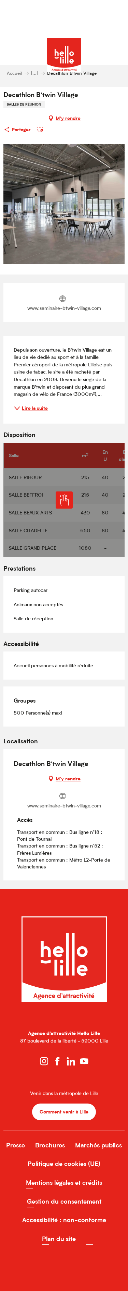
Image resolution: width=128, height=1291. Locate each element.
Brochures (50, 1145)
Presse (15, 1145)
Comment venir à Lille (64, 1111)
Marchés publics (98, 1145)
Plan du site (59, 1239)
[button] (40, 129)
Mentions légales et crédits (64, 1182)
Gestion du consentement (64, 1201)
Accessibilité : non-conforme (64, 1220)
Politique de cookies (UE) (64, 1163)
